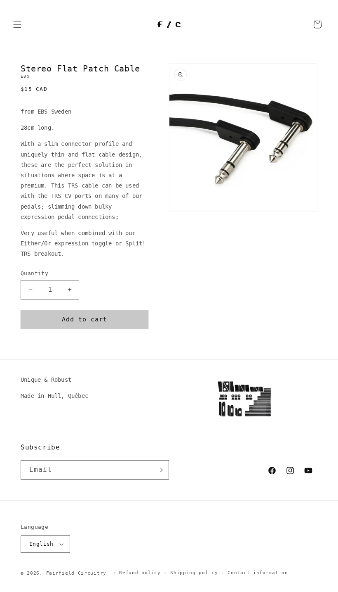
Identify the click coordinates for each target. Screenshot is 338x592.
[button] (17, 24)
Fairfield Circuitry (76, 573)
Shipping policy (194, 572)
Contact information (258, 572)
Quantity (34, 273)
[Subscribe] (159, 470)
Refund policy (139, 572)
